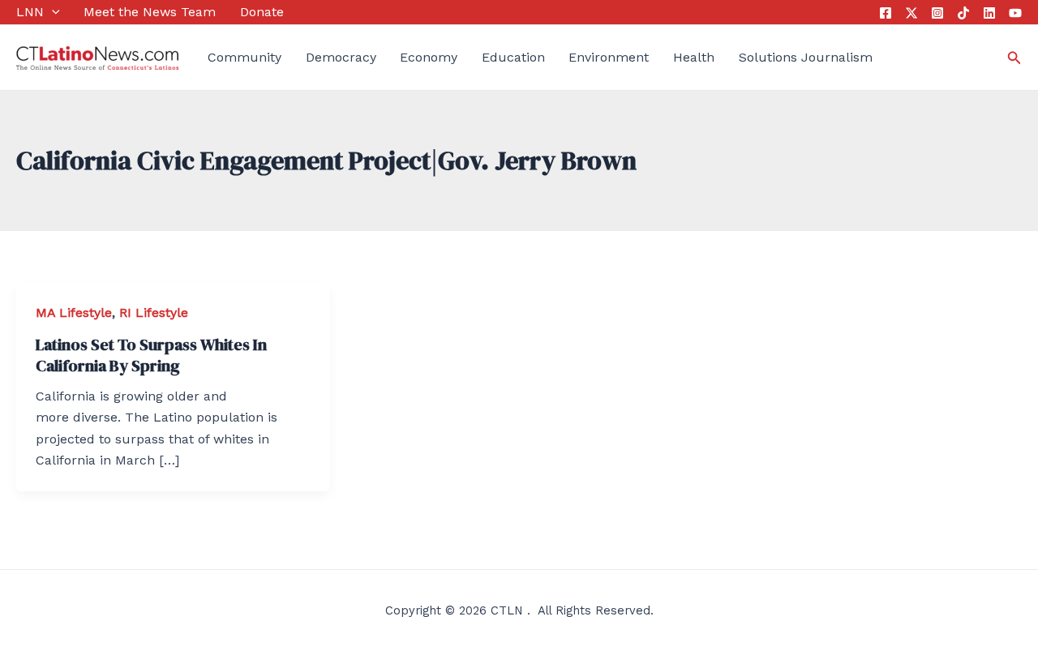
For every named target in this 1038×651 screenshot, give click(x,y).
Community (244, 57)
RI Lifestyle (153, 312)
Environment (608, 57)
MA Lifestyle (74, 312)
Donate (262, 11)
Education (513, 57)
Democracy (341, 57)
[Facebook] (885, 12)
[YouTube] (1015, 12)
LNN (30, 11)
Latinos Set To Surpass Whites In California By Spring (151, 355)
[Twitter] (911, 12)
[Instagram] (937, 12)
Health (693, 57)
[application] (52, 12)
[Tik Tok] (963, 12)
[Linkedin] (989, 12)
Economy (428, 57)
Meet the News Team (150, 11)
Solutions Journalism (806, 57)
